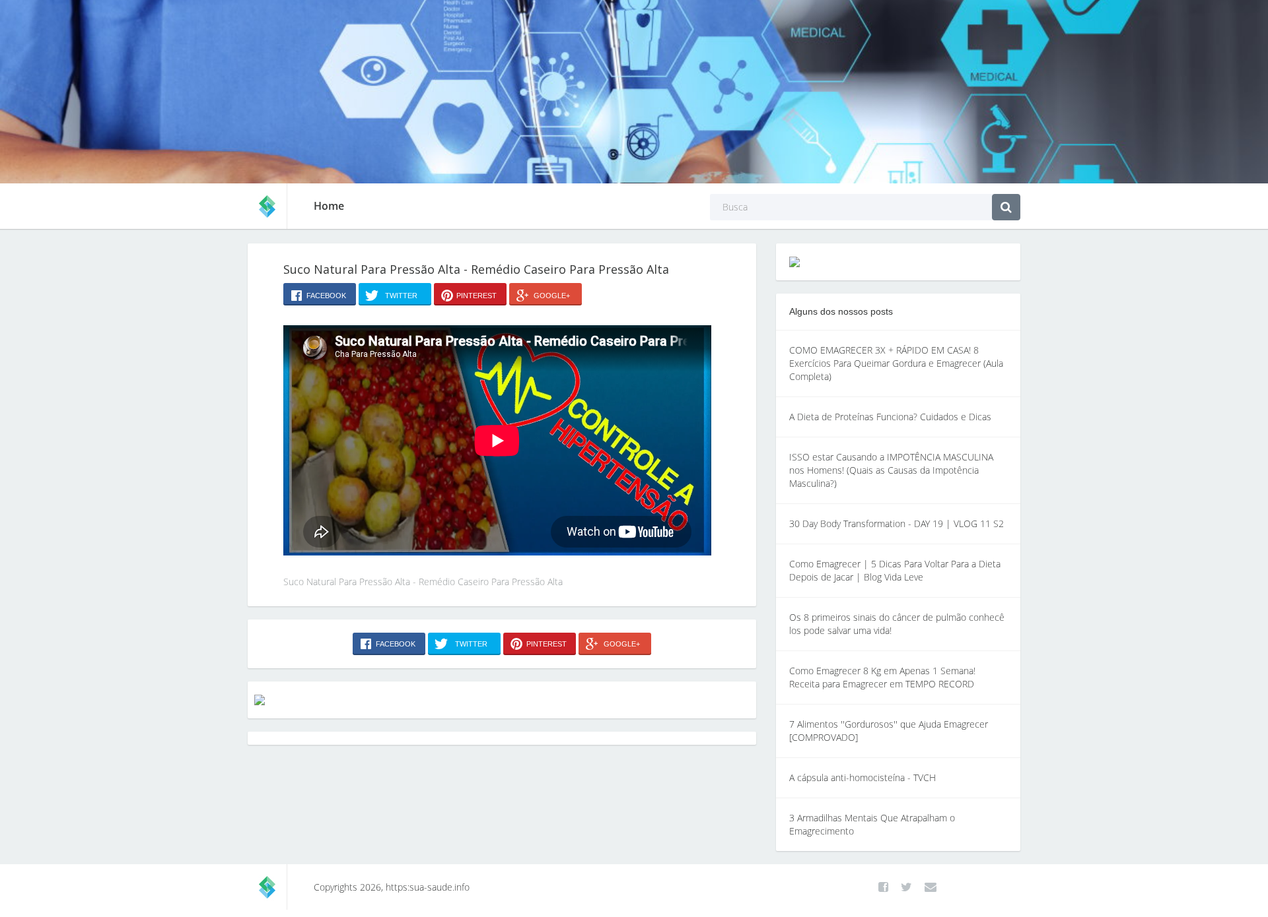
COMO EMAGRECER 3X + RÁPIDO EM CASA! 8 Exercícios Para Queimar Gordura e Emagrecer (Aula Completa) (896, 363)
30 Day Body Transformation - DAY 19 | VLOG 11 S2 (896, 523)
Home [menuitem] (329, 206)
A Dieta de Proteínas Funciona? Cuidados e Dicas (890, 416)
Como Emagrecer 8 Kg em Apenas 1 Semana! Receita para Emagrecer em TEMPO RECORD (882, 677)
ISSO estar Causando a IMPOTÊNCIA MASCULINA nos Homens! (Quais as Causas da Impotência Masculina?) (891, 470)
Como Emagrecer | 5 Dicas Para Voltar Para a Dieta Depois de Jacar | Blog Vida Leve (895, 570)
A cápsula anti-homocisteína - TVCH (862, 777)
